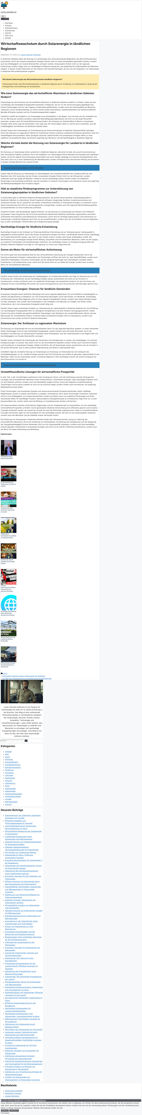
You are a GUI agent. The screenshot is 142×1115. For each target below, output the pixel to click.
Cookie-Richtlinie (12, 1096)
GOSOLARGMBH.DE (9, 12)
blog (7, 754)
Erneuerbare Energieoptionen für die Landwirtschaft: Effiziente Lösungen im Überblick (21, 966)
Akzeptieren (14, 1110)
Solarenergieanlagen (13, 794)
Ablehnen (5, 1110)
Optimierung (10, 783)
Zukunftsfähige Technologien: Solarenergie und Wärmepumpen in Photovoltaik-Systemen (23, 889)
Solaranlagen (10, 789)
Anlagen (8, 25)
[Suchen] (26, 740)
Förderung (9, 770)
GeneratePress (40, 1100)
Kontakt (8, 38)
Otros (7, 786)
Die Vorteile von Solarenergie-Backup (20, 852)
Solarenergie (10, 30)
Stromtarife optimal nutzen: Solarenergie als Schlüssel (23, 676)
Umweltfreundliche (13, 796)
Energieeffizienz (11, 28)
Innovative (9, 773)
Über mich (9, 35)
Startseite (9, 23)
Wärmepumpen (11, 802)
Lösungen (9, 775)
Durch (4, 673)
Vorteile (8, 799)
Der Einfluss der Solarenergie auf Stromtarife (23, 1030)
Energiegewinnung (12, 765)
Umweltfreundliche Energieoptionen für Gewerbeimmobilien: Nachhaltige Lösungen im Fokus (23, 1040)
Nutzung (8, 781)
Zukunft (8, 33)
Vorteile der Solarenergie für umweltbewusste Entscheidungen (27, 678)
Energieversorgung (13, 767)
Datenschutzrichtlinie (13, 1091)
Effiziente (9, 759)
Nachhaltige (10, 778)
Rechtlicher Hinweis (13, 1093)
